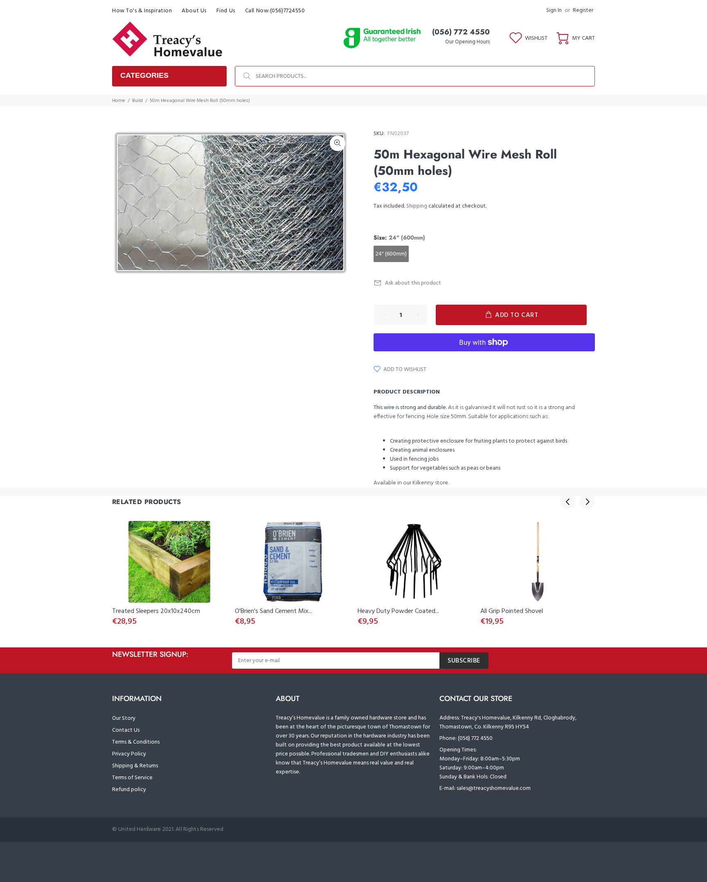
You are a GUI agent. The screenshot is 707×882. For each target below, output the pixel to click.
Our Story (123, 718)
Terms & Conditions (136, 742)
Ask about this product (413, 283)
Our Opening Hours (467, 42)
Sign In (554, 10)
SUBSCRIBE (464, 661)
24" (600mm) (391, 254)
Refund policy (129, 789)
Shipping (416, 206)
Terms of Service (132, 777)
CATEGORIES (144, 75)
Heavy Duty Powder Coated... (398, 611)
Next (587, 501)
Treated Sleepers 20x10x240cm (156, 611)
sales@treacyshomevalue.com (494, 788)
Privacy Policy (129, 754)
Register (583, 10)
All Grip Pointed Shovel (511, 611)
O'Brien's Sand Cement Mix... (273, 611)
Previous (568, 501)
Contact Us (126, 730)
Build (137, 101)
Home (118, 101)
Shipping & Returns (135, 766)
